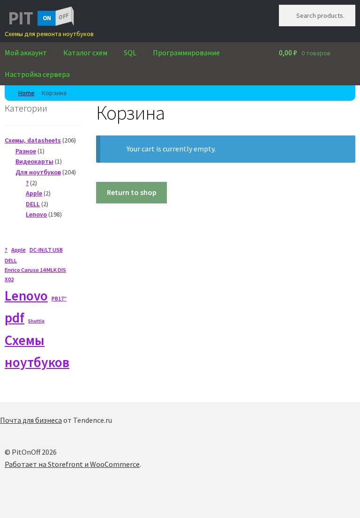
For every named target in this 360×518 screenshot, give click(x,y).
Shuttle (36, 321)
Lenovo (26, 295)
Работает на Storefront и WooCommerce (72, 464)
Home (26, 93)
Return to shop (132, 192)
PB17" (59, 298)
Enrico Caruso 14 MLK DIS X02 (35, 274)
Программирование (186, 52)
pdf (14, 317)
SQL (130, 52)
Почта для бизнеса (31, 420)
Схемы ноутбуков (37, 351)
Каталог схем (85, 52)
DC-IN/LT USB (46, 249)
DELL (11, 260)
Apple (18, 249)
